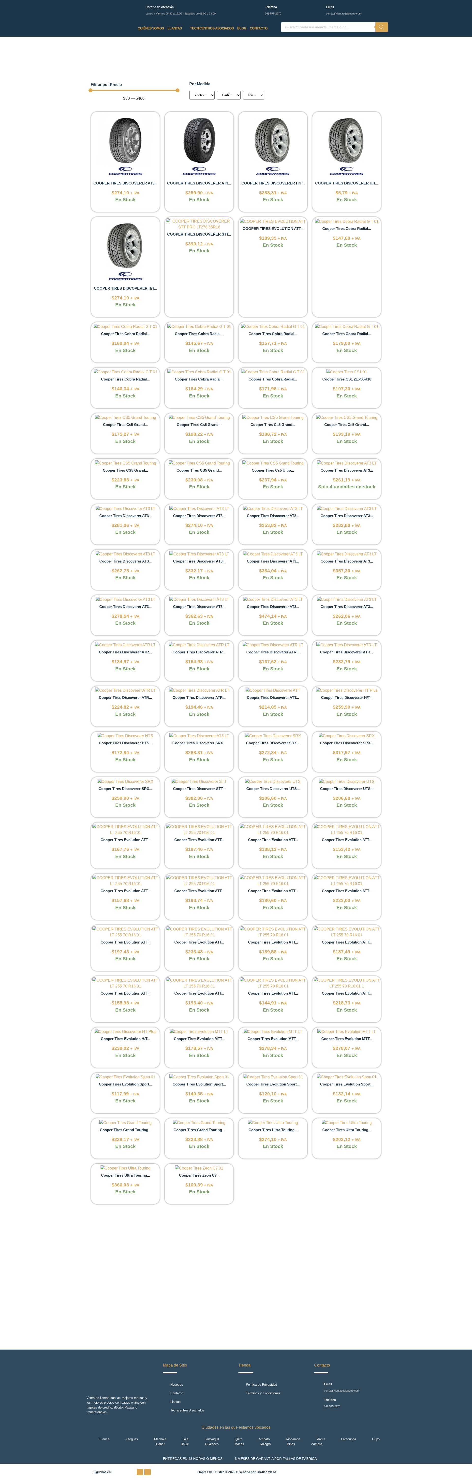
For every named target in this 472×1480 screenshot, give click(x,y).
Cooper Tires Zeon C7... (199, 1175)
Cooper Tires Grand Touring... (125, 1130)
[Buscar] (381, 27)
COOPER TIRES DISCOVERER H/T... (272, 183)
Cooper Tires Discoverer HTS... (125, 743)
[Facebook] (140, 1472)
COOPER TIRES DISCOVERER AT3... (125, 183)
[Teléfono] (258, 8)
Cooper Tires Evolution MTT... (199, 1039)
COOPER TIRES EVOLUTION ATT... (273, 228)
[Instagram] (147, 1472)
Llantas (174, 28)
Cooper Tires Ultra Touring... (273, 1130)
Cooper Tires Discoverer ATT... (273, 697)
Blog (241, 28)
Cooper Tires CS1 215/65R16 (346, 379)
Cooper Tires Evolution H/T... (125, 1039)
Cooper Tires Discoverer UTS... (273, 789)
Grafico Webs (267, 1472)
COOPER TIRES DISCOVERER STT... (199, 234)
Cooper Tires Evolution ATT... (125, 840)
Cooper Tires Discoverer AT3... (347, 470)
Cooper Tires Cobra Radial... (346, 228)
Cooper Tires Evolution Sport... (125, 1084)
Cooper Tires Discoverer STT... (199, 789)
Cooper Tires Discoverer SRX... (199, 743)
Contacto (258, 28)
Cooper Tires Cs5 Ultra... (273, 470)
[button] (93, 1279)
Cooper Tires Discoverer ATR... (125, 652)
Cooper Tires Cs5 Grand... (125, 425)
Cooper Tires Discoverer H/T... (346, 697)
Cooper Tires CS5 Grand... (125, 470)
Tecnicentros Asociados (212, 28)
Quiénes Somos (151, 28)
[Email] (319, 8)
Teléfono (271, 7)
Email (330, 7)
